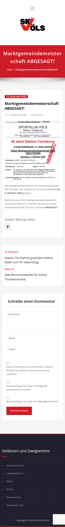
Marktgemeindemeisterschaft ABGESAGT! (36, 69)
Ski (7, 489)
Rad (8, 481)
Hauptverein (12, 465)
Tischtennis (37, 114)
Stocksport (12, 497)
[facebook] (8, 226)
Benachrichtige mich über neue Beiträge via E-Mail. (32, 401)
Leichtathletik (13, 473)
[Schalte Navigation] (32, 8)
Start (9, 69)
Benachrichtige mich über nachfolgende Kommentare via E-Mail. (26, 387)
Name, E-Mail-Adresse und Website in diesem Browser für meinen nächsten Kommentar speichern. (29, 370)
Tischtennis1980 (17, 114)
